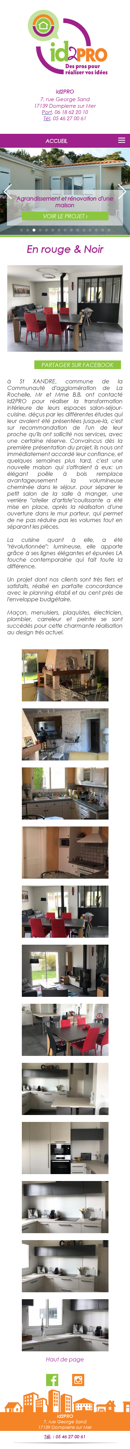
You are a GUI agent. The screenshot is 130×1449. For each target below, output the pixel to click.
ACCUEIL (57, 141)
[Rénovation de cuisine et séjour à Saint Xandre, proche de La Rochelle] (65, 349)
